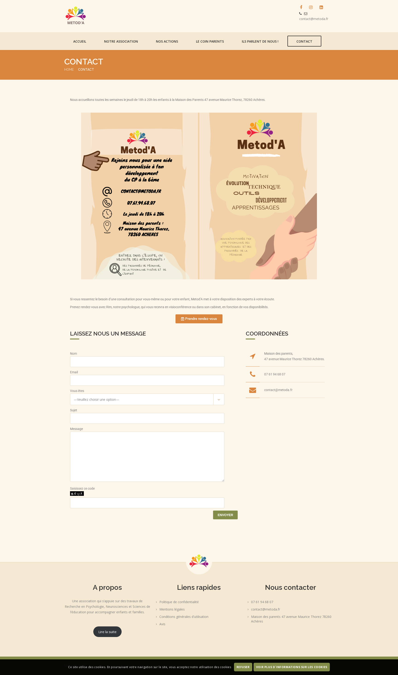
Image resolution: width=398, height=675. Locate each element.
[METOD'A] (104, 16)
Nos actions (167, 41)
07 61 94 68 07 (274, 374)
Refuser (243, 667)
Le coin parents (210, 41)
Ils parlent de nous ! (260, 41)
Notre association (121, 41)
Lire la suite (107, 631)
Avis (162, 624)
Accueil (79, 41)
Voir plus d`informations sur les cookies (291, 667)
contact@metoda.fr (313, 19)
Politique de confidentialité (179, 602)
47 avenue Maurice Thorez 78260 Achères (294, 359)
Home (69, 69)
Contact (304, 41)
